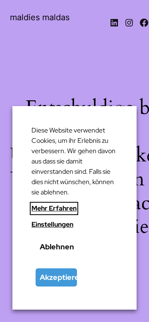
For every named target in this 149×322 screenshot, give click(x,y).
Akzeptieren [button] (58, 277)
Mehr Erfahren (54, 208)
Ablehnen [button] (57, 246)
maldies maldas (40, 17)
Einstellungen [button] (52, 224)
